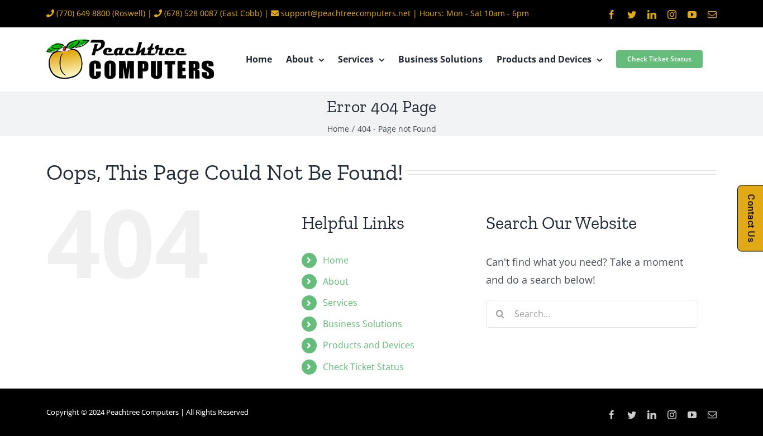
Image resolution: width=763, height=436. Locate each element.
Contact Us (751, 218)
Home (336, 260)
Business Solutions (362, 324)
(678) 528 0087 (191, 13)
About (336, 281)
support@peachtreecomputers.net (346, 13)
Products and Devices (368, 345)
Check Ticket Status (363, 367)
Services (340, 302)
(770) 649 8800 (83, 13)
